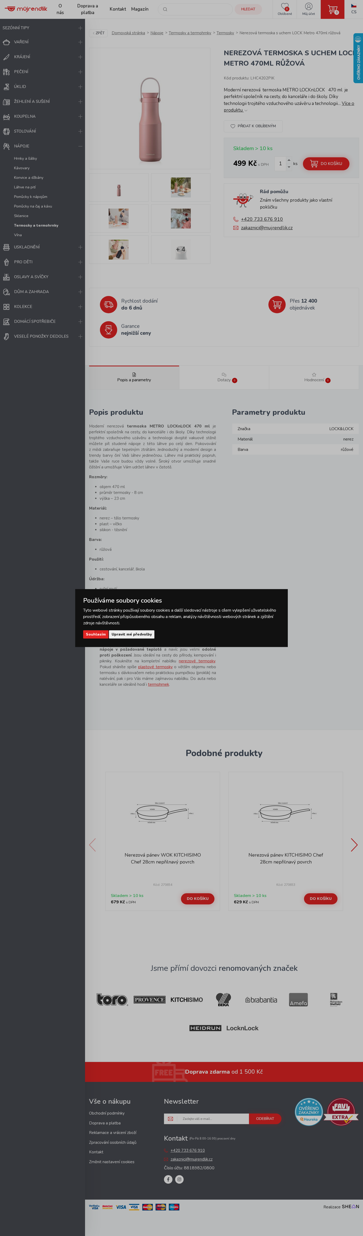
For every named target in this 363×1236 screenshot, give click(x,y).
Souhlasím (96, 634)
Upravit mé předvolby (132, 634)
